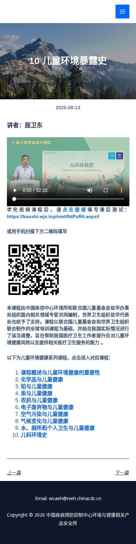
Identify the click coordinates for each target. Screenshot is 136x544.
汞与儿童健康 (36, 393)
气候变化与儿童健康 (44, 421)
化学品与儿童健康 (42, 379)
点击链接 (75, 209)
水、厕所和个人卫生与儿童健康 (58, 428)
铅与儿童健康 (36, 386)
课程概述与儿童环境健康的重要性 (60, 372)
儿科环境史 (34, 435)
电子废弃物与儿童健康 (47, 407)
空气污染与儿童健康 (44, 414)
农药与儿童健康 (39, 400)
